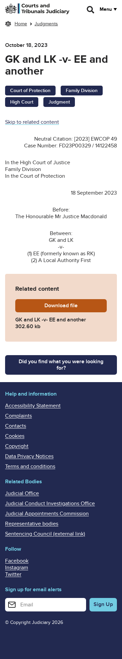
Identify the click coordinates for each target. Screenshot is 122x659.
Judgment (59, 102)
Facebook (16, 560)
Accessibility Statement (33, 405)
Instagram (16, 567)
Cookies (14, 436)
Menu (106, 9)
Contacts (15, 426)
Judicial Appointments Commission (47, 513)
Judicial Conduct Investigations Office (50, 503)
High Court (21, 102)
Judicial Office (22, 493)
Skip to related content (32, 122)
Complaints (18, 415)
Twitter (13, 574)
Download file (75, 305)
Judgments (46, 24)
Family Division (82, 90)
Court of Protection (30, 90)
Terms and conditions (30, 466)
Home (21, 24)
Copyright (16, 446)
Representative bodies (31, 523)
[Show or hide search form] (91, 10)
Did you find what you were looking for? (61, 364)
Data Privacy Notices (29, 456)
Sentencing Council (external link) (45, 534)
